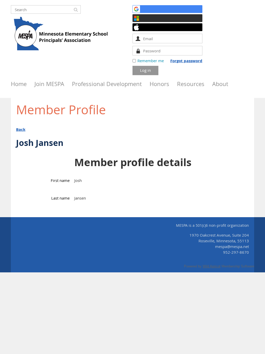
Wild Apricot (211, 266)
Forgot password (186, 60)
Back (20, 129)
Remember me (150, 60)
